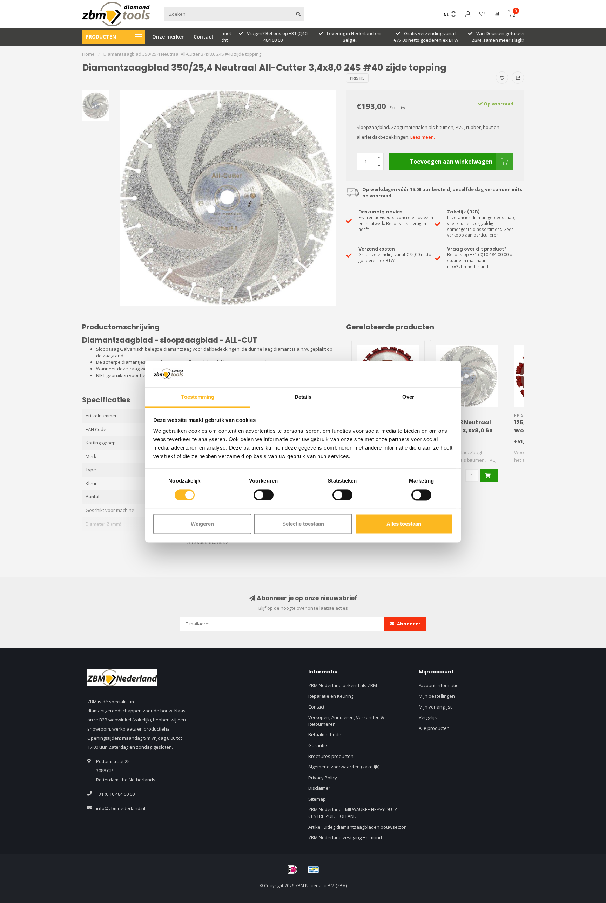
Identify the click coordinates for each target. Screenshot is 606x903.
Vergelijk (428, 717)
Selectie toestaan (303, 524)
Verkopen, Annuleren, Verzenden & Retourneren (346, 720)
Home (88, 54)
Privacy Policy (322, 777)
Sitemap (317, 799)
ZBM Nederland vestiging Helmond (345, 837)
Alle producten (434, 728)
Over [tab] (408, 397)
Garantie (317, 745)
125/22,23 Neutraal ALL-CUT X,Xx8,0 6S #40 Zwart (464, 430)
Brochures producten (331, 756)
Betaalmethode (324, 734)
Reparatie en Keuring (331, 696)
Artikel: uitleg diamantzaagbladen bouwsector (357, 827)
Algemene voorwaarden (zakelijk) (343, 767)
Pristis (357, 78)
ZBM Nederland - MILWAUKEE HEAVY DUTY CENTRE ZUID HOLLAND (352, 812)
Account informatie (439, 685)
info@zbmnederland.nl (120, 808)
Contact (204, 36)
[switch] (264, 494)
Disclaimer (319, 788)
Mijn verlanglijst (435, 707)
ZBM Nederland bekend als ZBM (342, 685)
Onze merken (168, 36)
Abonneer (408, 624)
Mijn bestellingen (437, 696)
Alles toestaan (403, 524)
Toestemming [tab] (197, 397)
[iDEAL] (292, 869)
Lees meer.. (422, 137)
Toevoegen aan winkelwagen (451, 161)
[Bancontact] (313, 869)
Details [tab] (303, 397)
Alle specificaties (206, 542)
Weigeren (202, 524)
